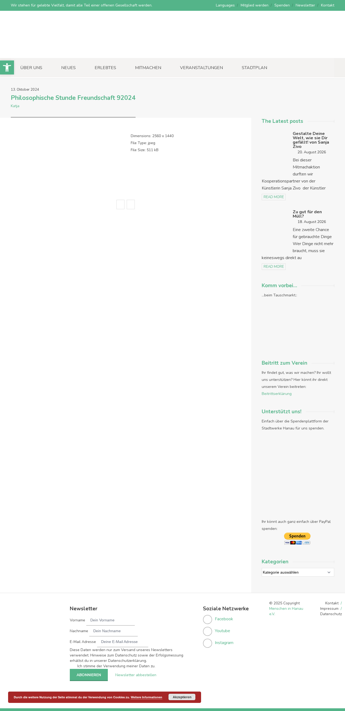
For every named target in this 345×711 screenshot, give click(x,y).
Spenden (282, 5)
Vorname (77, 620)
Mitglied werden (254, 5)
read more (274, 197)
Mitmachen (148, 68)
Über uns (31, 68)
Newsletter (305, 5)
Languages (225, 5)
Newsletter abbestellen (135, 675)
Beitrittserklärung (277, 393)
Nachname (79, 631)
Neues (68, 68)
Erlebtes (105, 68)
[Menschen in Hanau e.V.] (51, 50)
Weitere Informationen (146, 697)
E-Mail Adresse (83, 641)
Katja (15, 106)
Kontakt (327, 5)
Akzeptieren (182, 697)
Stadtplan (254, 68)
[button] (7, 67)
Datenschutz (331, 614)
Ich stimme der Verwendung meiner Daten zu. (116, 666)
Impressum (329, 608)
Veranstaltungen (201, 68)
